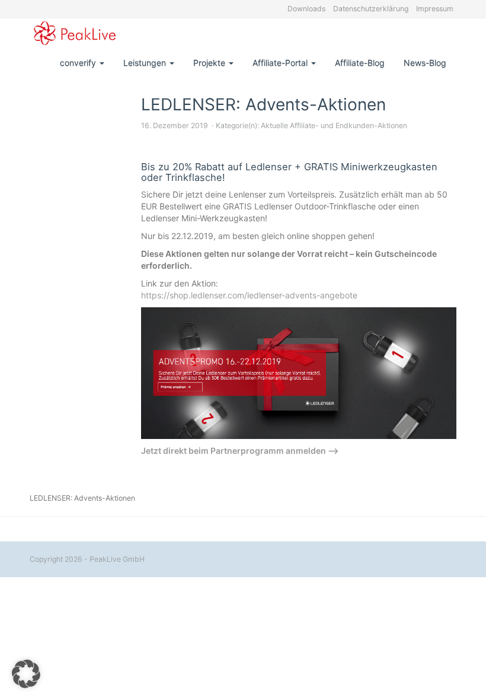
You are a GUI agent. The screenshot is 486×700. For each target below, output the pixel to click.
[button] (26, 674)
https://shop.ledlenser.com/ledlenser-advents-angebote (249, 295)
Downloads (306, 8)
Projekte (210, 63)
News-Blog (425, 63)
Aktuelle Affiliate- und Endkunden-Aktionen (334, 125)
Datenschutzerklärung (370, 8)
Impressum (434, 8)
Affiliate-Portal (281, 63)
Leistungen (145, 63)
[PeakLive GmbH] (75, 33)
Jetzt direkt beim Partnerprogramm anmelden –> (240, 451)
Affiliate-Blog (360, 63)
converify (79, 63)
